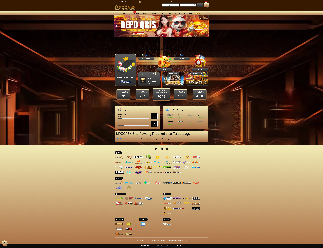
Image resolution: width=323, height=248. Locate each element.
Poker (169, 13)
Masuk (200, 5)
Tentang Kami (155, 240)
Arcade (176, 13)
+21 (137, 240)
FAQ (186, 240)
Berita (183, 13)
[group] (197, 78)
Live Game (136, 13)
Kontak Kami (164, 240)
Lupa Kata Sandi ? (204, 8)
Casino (144, 13)
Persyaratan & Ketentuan (176, 240)
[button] (206, 26)
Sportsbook (153, 13)
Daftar (206, 5)
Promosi (190, 13)
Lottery (162, 13)
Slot (128, 13)
